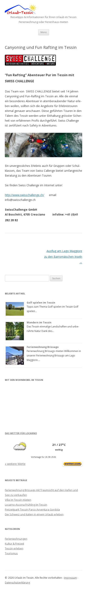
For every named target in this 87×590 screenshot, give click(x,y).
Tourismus (11, 553)
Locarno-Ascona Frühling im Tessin (26, 504)
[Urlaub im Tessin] (20, 13)
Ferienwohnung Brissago (43, 347)
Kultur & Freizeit (14, 543)
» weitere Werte (15, 464)
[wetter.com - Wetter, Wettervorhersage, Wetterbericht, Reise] (72, 465)
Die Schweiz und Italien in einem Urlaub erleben (34, 514)
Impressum (70, 577)
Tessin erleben (14, 548)
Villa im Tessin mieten (18, 500)
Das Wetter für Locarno (21, 433)
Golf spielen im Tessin (41, 302)
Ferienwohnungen (16, 539)
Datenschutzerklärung (17, 582)
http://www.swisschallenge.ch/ (24, 195)
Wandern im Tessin (39, 322)
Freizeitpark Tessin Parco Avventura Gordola (32, 509)
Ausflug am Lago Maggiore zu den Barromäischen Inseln (63, 256)
